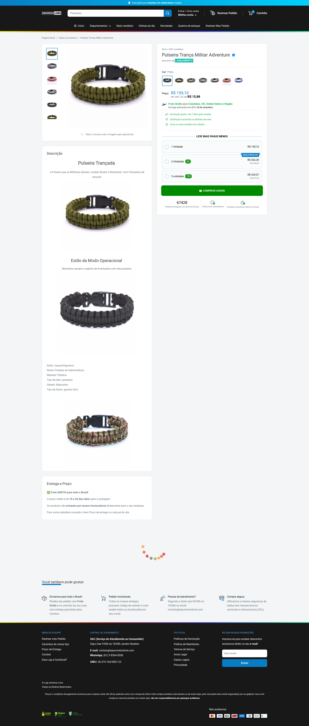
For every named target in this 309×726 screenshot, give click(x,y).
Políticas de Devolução (187, 638)
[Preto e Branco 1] (203, 81)
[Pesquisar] (168, 13)
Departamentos (98, 25)
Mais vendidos (125, 25)
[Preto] (167, 81)
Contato (46, 654)
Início (81, 25)
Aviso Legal (180, 654)
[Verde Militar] (179, 81)
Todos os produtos (67, 38)
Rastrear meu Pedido (54, 638)
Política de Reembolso (186, 644)
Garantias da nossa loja (55, 644)
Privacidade (180, 664)
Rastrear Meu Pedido (217, 25)
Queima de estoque (189, 25)
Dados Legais (181, 659)
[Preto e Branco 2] (215, 81)
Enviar (244, 663)
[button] (212, 146)
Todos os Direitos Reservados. (57, 687)
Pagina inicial (48, 38)
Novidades (166, 25)
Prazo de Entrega (51, 649)
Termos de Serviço (184, 649)
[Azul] (239, 81)
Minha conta (186, 14)
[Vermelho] (227, 81)
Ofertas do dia (147, 25)
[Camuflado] (191, 81)
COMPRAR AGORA (214, 190)
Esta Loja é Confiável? (54, 659)
